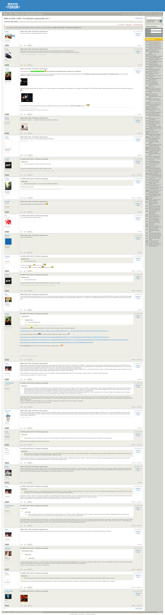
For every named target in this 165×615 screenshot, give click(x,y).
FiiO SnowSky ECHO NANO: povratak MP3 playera (154, 52)
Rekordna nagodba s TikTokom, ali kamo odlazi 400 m (155, 153)
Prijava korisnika (151, 26)
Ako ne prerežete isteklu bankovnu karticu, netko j (155, 206)
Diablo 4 (151, 198)
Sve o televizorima (153, 108)
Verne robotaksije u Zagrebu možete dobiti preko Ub (155, 57)
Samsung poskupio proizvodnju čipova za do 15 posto (155, 96)
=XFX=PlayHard (9, 383)
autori (154, 14)
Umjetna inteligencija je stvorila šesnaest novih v (154, 162)
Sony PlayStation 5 (153, 49)
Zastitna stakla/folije (153, 173)
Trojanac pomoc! (153, 106)
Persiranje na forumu (154, 225)
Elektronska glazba (153, 132)
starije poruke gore (138, 24)
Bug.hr (5, 14)
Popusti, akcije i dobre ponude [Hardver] (154, 245)
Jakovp (7, 178)
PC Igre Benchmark (153, 240)
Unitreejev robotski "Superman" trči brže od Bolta (154, 230)
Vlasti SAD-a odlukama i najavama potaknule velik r (155, 209)
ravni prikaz (129, 24)
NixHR (7, 31)
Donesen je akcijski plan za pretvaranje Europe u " (155, 105)
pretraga (159, 14)
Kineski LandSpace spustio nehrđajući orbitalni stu (155, 145)
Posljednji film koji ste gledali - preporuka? (155, 178)
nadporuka (139, 175)
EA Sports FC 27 (153, 196)
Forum (10, 14)
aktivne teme (136, 14)
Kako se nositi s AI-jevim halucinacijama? (154, 124)
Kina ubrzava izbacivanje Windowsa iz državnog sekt (155, 48)
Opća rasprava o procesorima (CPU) (153, 81)
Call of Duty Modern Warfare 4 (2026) (155, 67)
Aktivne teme (150, 39)
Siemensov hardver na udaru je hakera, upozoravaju (154, 212)
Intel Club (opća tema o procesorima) (154, 119)
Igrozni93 (7, 201)
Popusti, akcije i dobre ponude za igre (154, 183)
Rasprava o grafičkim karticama (154, 74)
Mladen (7, 118)
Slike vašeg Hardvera (154, 131)
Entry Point (8, 410)
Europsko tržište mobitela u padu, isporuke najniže (155, 113)
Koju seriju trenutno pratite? (155, 190)
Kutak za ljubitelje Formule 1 (155, 102)
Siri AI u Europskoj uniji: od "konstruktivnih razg (155, 185)
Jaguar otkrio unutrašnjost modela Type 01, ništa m (155, 135)
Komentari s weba (19, 14)
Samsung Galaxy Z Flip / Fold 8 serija (154, 110)
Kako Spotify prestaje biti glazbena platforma (154, 139)
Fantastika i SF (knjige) (154, 136)
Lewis (6, 49)
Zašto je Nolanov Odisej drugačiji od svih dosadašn (155, 127)
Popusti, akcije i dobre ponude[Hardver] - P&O (154, 222)
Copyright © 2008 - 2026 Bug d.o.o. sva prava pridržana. (82, 614)
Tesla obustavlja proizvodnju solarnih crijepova (155, 62)
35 (22, 155)
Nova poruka (139, 18)
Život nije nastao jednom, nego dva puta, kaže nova (155, 168)
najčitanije (143, 14)
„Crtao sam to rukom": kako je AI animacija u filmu (155, 188)
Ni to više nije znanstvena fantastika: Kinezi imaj (155, 150)
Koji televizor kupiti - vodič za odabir (155, 129)
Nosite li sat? (152, 87)
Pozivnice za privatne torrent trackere (154, 164)
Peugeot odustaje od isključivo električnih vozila (155, 64)
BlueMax (7, 235)
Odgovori (138, 33)
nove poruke (149, 14)
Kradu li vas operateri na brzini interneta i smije (154, 70)
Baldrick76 (8, 548)
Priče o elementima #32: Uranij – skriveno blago (154, 157)
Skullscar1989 (9, 591)
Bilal (6, 294)
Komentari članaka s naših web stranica (36, 14)
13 (22, 197)
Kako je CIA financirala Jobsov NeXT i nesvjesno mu (155, 100)
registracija (129, 14)
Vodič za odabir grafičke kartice (154, 239)
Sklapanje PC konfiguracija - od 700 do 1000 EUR (155, 59)
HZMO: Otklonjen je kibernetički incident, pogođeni (153, 203)
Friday (7, 137)
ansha (7, 432)
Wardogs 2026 (152, 54)
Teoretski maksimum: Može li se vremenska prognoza (155, 175)
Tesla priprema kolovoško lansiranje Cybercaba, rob (155, 234)
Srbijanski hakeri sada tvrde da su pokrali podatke (155, 227)
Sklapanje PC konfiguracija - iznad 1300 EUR (155, 79)
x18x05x (7, 159)
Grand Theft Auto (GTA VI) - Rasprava (155, 76)
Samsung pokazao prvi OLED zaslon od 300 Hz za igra (155, 116)
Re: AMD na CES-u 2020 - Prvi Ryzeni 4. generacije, (34, 159)
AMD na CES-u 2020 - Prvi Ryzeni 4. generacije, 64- (67, 27)
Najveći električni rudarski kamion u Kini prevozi (155, 217)
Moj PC (6, 45)
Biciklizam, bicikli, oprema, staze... (155, 92)
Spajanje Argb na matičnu (155, 148)
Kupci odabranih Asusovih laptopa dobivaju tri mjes (155, 195)
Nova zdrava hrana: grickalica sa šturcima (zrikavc (154, 142)
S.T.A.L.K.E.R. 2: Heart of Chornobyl (155, 159)
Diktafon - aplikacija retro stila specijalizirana (154, 200)
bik (6, 215)
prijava (124, 14)
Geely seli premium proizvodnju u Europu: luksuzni (154, 84)
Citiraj (138, 35)
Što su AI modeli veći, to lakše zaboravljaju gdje (154, 219)
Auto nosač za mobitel (154, 147)
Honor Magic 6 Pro (153, 93)
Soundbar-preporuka (154, 214)
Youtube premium (153, 71)
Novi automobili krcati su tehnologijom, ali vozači (154, 121)
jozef (6, 448)
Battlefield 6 (151, 224)
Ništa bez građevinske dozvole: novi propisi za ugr (155, 45)
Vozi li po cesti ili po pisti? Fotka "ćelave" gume (154, 180)
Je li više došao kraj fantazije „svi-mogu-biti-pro (155, 243)
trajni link (140, 45)
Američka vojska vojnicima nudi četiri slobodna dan (155, 236)
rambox (7, 68)
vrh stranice (160, 612)
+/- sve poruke (120, 24)
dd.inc (6, 573)
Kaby (6, 363)
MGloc (7, 466)
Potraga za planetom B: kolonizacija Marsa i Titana (155, 42)
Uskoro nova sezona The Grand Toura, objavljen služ (155, 171)
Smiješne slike (152, 166)
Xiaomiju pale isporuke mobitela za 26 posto (154, 192)
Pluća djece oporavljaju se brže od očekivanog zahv (155, 89)
